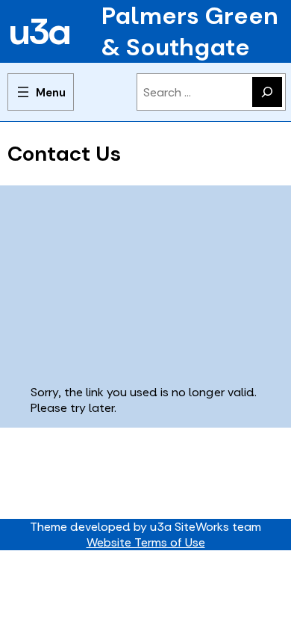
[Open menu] (40, 92)
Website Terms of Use (146, 542)
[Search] (267, 92)
